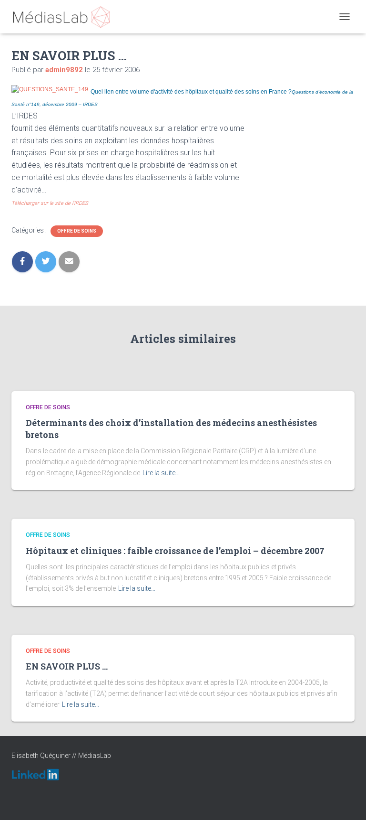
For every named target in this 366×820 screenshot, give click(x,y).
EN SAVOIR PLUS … (67, 666)
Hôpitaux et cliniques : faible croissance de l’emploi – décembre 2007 (175, 550)
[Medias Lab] (65, 17)
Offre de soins (76, 231)
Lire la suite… (161, 473)
